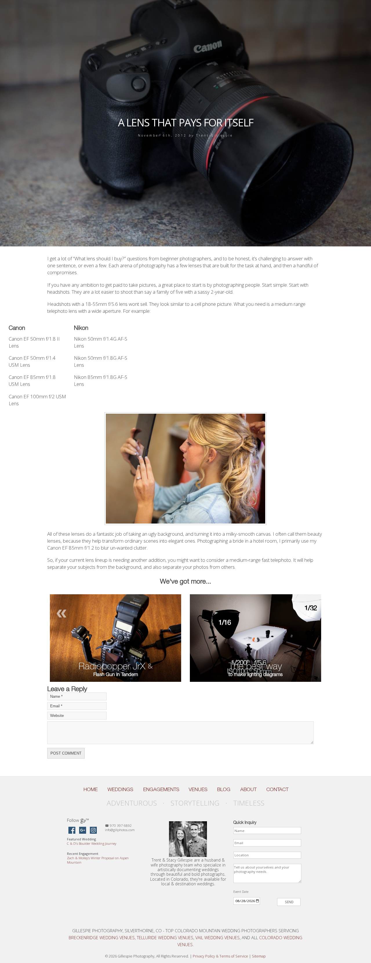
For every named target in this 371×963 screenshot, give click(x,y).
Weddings (120, 789)
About (248, 789)
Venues (198, 789)
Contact (277, 789)
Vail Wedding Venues (217, 937)
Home (90, 789)
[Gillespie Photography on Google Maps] (83, 830)
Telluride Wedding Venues (165, 937)
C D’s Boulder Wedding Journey (91, 843)
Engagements (161, 789)
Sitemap (259, 956)
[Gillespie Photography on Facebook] (72, 830)
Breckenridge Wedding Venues (102, 937)
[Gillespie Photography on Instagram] (93, 830)
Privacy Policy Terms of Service (220, 956)
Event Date (240, 891)
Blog (223, 789)
